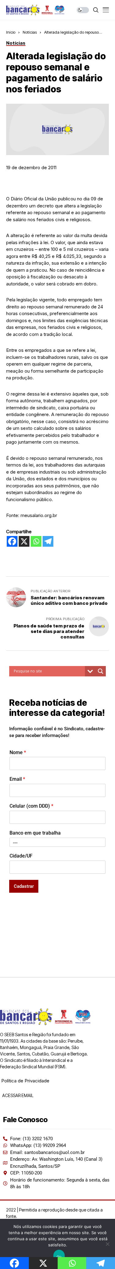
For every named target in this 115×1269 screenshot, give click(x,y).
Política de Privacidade (25, 1081)
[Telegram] (48, 541)
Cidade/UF (21, 856)
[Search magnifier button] (100, 671)
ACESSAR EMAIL (17, 1095)
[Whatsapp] (36, 541)
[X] (24, 541)
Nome (18, 752)
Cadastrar (24, 886)
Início (10, 32)
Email (17, 779)
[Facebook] (12, 541)
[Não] (107, 1244)
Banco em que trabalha (35, 833)
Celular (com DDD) (31, 806)
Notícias (30, 32)
